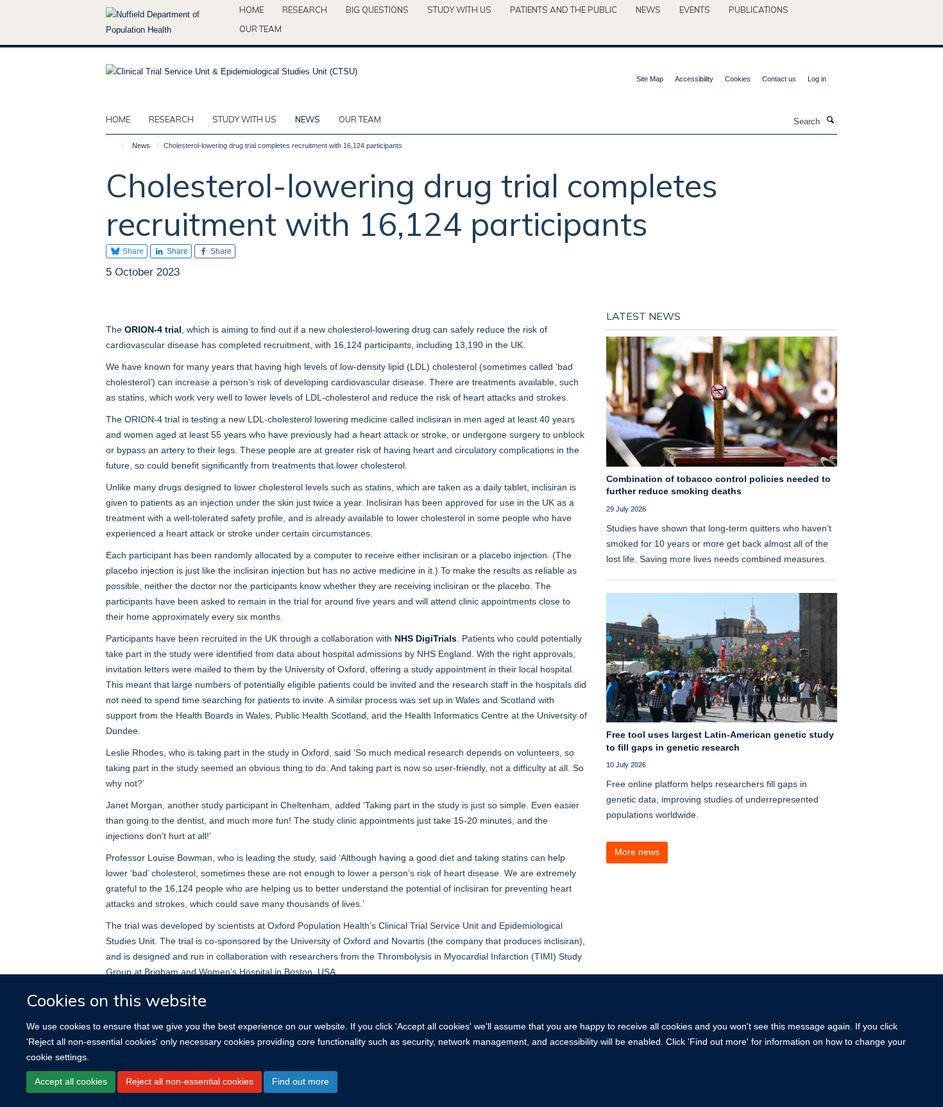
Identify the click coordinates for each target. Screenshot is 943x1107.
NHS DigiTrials (426, 638)
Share (132, 251)
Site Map (649, 79)
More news (637, 852)
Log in (817, 79)
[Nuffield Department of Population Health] (168, 22)
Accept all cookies (71, 1081)
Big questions (377, 9)
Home (251, 9)
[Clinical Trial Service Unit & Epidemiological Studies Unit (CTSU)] (231, 67)
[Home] (117, 145)
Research (304, 9)
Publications (758, 9)
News (648, 9)
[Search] (830, 120)
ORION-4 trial (153, 329)
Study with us (459, 9)
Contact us (779, 79)
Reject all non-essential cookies (189, 1081)
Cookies (738, 79)
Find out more (300, 1081)
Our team (260, 29)
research (171, 119)
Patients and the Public (563, 9)
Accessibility (694, 79)
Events (694, 9)
